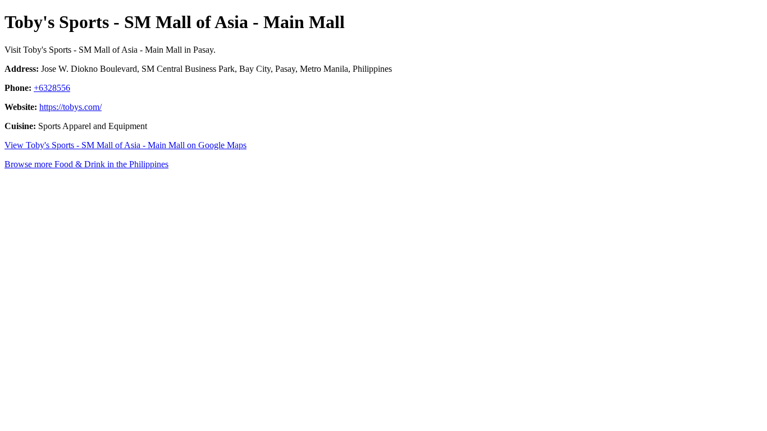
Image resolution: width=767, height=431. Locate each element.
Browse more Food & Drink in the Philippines (86, 164)
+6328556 (52, 88)
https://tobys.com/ (70, 107)
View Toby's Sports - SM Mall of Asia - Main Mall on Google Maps (125, 145)
